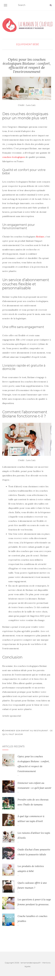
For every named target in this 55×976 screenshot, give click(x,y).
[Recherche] (51, 5)
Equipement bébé (27, 44)
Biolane (40, 236)
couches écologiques (13, 157)
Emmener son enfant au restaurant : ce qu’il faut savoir (27, 732)
